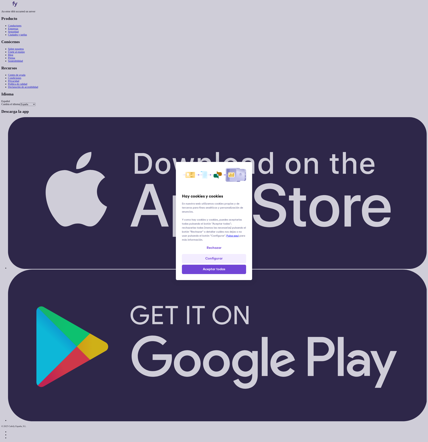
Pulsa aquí (232, 235)
